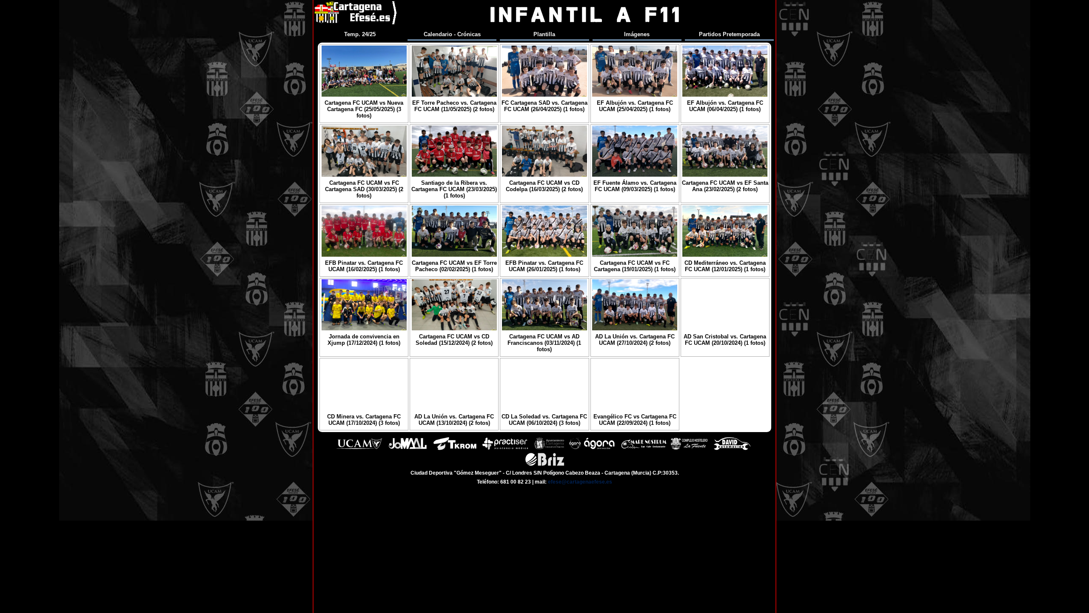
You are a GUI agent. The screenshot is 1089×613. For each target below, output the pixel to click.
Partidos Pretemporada (729, 34)
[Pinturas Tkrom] (455, 449)
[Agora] (592, 449)
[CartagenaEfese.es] (356, 14)
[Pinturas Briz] (544, 464)
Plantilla (544, 34)
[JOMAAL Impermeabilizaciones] (407, 449)
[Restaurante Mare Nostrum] (643, 449)
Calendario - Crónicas (452, 34)
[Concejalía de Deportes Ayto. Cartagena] (549, 449)
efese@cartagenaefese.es (580, 482)
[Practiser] (505, 449)
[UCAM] (359, 449)
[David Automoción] (732, 449)
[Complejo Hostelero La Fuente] (689, 449)
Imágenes (637, 34)
